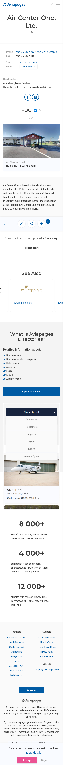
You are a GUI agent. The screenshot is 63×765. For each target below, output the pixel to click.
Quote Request (16, 647)
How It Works (46, 642)
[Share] (31, 224)
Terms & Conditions (46, 647)
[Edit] (21, 224)
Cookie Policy (46, 656)
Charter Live (16, 652)
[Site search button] (52, 4)
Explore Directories (31, 391)
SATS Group (24, 302)
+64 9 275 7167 (25, 51)
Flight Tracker (16, 670)
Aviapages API (16, 666)
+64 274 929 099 (47, 51)
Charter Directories (16, 637)
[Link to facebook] (27, 97)
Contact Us (31, 690)
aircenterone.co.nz (31, 62)
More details (33, 752)
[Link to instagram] (35, 97)
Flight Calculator (16, 642)
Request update (31, 247)
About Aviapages (46, 637)
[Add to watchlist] (41, 224)
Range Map (16, 656)
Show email (29, 66)
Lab (16, 680)
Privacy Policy (46, 652)
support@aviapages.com (47, 669)
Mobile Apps (16, 675)
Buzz (16, 661)
